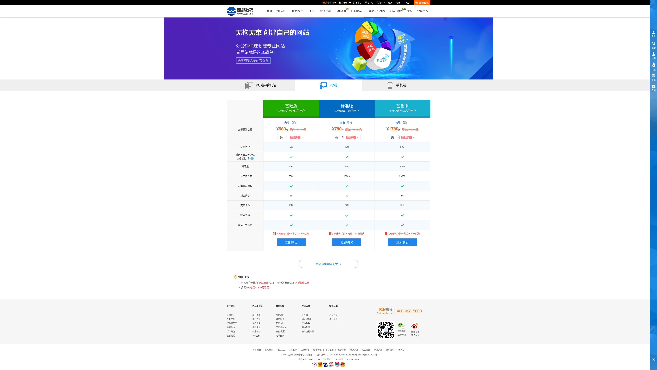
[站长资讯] (325, 364)
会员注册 (280, 314)
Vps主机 (256, 335)
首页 (269, 11)
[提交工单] (331, 364)
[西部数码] (240, 11)
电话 (654, 47)
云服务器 (340, 11)
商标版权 (396, 11)
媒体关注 (231, 331)
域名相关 (280, 319)
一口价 (311, 11)
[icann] (314, 364)
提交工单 (381, 2)
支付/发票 (280, 331)
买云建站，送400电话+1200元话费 (292, 233)
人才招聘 (293, 349)
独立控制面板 (308, 331)
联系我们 (231, 335)
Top (653, 353)
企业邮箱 (356, 11)
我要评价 (342, 349)
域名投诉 (366, 349)
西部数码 (333, 314)
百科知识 (390, 349)
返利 (654, 90)
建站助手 (306, 323)
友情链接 (305, 349)
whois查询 (306, 319)
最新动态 (231, 327)
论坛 (398, 2)
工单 (654, 79)
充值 (654, 69)
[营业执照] (320, 364)
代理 (654, 58)
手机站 (305, 314)
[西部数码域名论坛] (337, 364)
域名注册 (281, 11)
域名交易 (256, 323)
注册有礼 (424, 2)
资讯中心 (357, 2)
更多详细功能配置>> (328, 264)
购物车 (329, 3)
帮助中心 (369, 2)
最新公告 (344, 3)
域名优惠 (256, 314)
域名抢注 (297, 11)
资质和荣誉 (232, 323)
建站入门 (280, 323)
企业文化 (231, 319)
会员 (654, 36)
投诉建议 (354, 349)
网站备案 (280, 335)
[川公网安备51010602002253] (342, 364)
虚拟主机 (325, 11)
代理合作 (422, 11)
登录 (408, 2)
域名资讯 (333, 319)
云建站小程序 (375, 11)
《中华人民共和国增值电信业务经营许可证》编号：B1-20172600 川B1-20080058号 (318, 354)
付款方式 (281, 349)
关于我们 (257, 349)
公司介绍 (231, 314)
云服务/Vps (281, 327)
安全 (410, 11)
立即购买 (291, 242)
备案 (390, 2)
